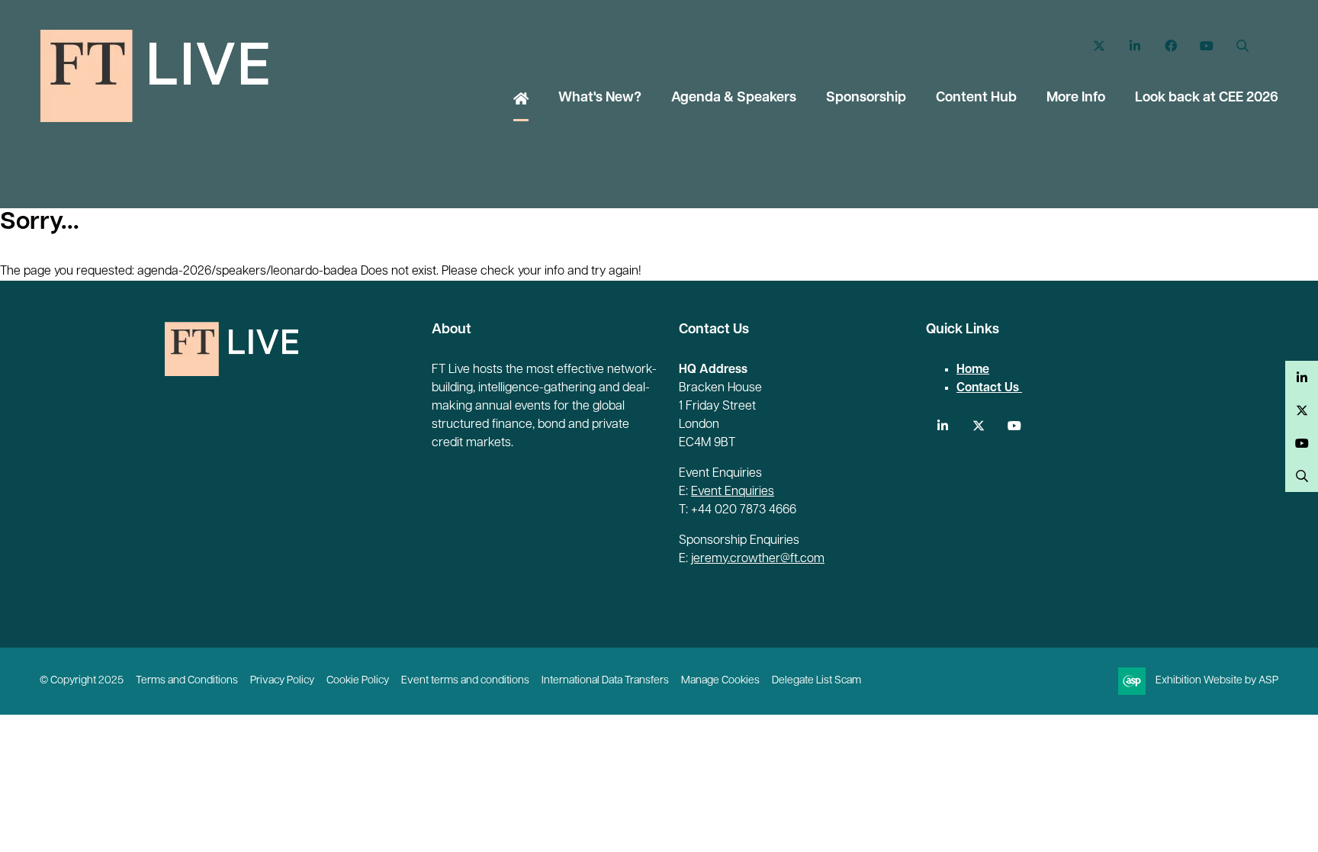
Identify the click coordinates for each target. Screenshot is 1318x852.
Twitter (1098, 46)
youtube (1014, 426)
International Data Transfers (605, 680)
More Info (1075, 98)
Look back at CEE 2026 (1206, 98)
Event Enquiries (732, 492)
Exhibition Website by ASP (1217, 680)
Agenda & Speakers (733, 98)
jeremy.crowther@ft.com (758, 559)
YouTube (1206, 46)
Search (1242, 46)
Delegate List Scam (816, 680)
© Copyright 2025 (82, 680)
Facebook (1170, 46)
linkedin (942, 426)
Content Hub (976, 98)
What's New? (599, 98)
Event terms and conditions (465, 680)
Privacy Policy (282, 680)
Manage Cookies (720, 680)
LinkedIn (1134, 46)
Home (521, 100)
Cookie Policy (357, 680)
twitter (978, 426)
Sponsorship (866, 98)
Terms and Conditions (187, 680)
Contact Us (989, 388)
